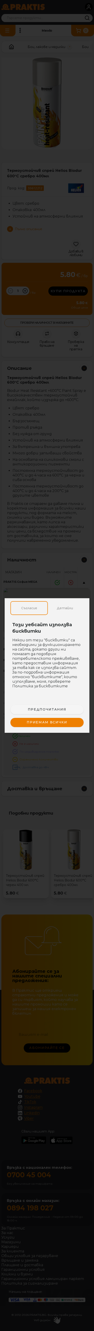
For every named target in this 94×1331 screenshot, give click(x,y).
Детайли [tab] (65, 608)
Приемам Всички (47, 722)
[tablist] (47, 608)
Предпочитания (47, 709)
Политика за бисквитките (40, 686)
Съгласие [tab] (29, 608)
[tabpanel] (47, 658)
